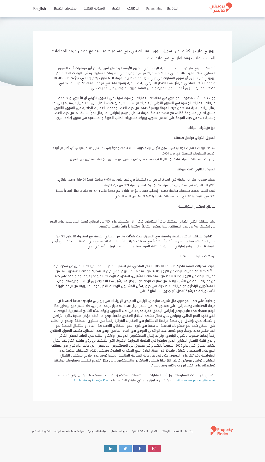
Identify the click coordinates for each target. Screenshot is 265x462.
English (39, 8)
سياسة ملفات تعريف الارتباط (69, 431)
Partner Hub (154, 8)
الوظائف (133, 8)
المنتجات (177, 431)
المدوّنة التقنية (94, 8)
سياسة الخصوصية (97, 431)
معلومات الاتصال (65, 8)
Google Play (101, 380)
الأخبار (116, 8)
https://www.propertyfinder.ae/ (195, 380)
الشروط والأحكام (41, 431)
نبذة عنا (172, 8)
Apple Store (81, 380)
